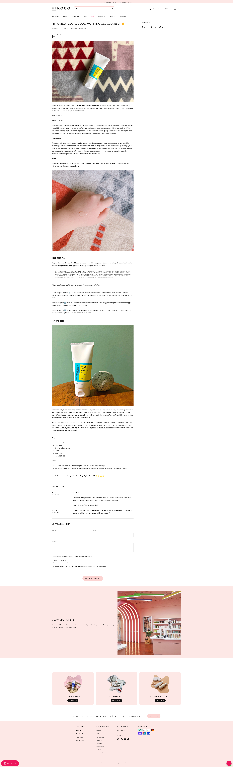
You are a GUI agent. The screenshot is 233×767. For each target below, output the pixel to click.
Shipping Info (100, 746)
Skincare (55, 16)
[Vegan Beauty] (116, 684)
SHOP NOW (73, 700)
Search (98, 731)
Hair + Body (76, 16)
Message (55, 541)
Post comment (60, 561)
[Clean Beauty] (73, 684)
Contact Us (99, 753)
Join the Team (80, 740)
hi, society (123, 16)
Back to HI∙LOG (94, 578)
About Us (78, 731)
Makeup (65, 16)
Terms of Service (98, 566)
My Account (100, 737)
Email (95, 530)
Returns (98, 750)
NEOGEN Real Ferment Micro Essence (67, 295)
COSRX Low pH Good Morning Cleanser (85, 105)
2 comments (56, 28)
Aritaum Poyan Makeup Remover (102, 148)
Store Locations (80, 734)
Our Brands (79, 737)
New (85, 16)
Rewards (99, 740)
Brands (112, 16)
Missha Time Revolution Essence (117, 293)
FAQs (98, 734)
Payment (99, 743)
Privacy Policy (86, 566)
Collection (102, 16)
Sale (92, 16)
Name (54, 530)
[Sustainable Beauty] (160, 684)
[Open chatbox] (229, 763)
